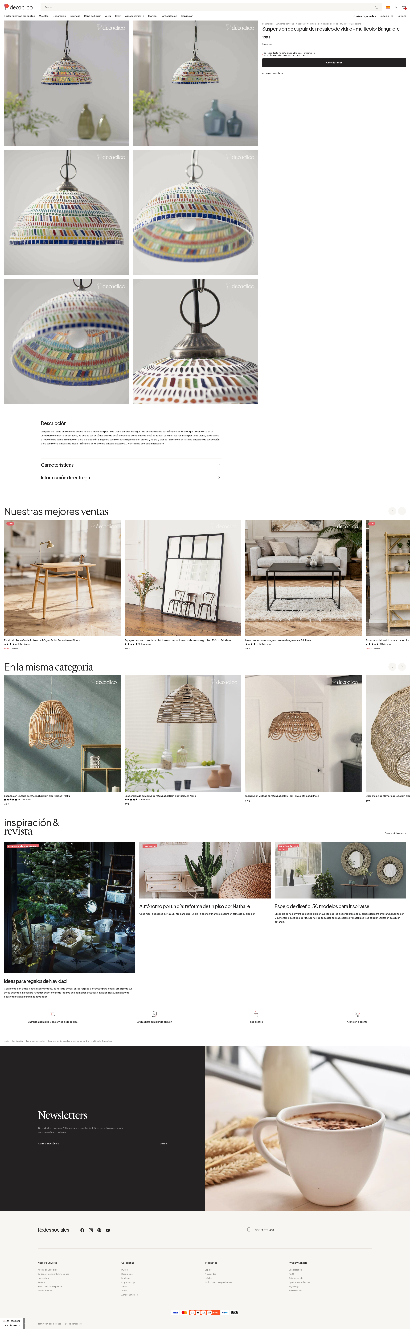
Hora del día (43, 1278)
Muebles (44, 15)
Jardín (118, 15)
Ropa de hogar (92, 15)
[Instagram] (91, 1232)
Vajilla (108, 15)
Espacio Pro (387, 15)
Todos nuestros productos (19, 15)
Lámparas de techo (285, 24)
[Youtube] (108, 1232)
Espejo (208, 1270)
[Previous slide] (392, 511)
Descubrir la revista (395, 833)
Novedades (210, 1274)
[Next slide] (402, 511)
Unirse (163, 1143)
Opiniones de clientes (299, 1282)
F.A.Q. (291, 1274)
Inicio (6, 1041)
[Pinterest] (99, 1232)
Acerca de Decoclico (48, 1270)
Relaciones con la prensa (50, 1286)
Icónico (152, 15)
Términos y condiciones (49, 1324)
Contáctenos (334, 62)
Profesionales (45, 1290)
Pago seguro (295, 1286)
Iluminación (268, 24)
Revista (402, 15)
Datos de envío (296, 1278)
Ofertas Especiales (364, 16)
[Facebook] (82, 1232)
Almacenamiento (134, 15)
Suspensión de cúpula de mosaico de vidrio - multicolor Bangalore (328, 24)
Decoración (59, 15)
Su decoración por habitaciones (53, 1274)
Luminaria (75, 15)
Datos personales (74, 1324)
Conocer (267, 43)
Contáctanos (295, 1270)
